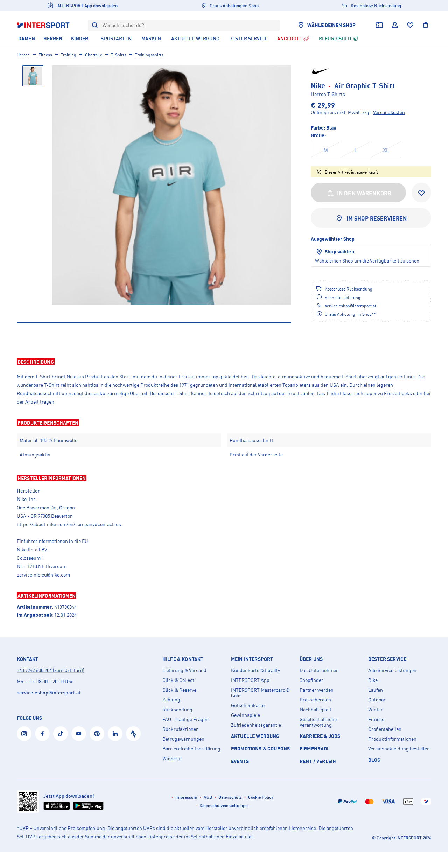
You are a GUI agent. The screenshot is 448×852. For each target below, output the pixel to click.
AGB (208, 797)
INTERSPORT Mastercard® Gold (260, 692)
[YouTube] (78, 733)
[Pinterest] (97, 733)
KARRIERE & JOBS (320, 736)
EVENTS (240, 761)
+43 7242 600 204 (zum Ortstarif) (50, 670)
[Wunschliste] (410, 25)
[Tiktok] (60, 733)
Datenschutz (230, 797)
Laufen (375, 690)
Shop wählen (339, 251)
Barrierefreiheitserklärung (191, 749)
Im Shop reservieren (376, 218)
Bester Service (387, 659)
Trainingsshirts (149, 54)
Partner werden (317, 690)
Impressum (186, 797)
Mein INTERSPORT (252, 659)
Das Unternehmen (319, 670)
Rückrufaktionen (180, 729)
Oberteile (93, 54)
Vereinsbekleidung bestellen (399, 749)
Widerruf (172, 758)
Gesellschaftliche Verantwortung (318, 722)
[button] (224, 361)
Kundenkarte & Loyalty (255, 670)
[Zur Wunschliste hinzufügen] (421, 192)
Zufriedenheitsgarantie (256, 725)
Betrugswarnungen (183, 739)
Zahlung (171, 700)
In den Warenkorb (364, 193)
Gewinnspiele (245, 715)
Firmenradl (315, 749)
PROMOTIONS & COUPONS (260, 749)
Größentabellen (384, 729)
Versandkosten (389, 112)
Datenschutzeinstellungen (224, 805)
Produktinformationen (392, 739)
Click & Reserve (179, 690)
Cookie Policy (260, 797)
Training (68, 54)
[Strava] (133, 733)
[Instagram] (24, 733)
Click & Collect (178, 680)
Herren (23, 54)
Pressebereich (315, 700)
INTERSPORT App (250, 680)
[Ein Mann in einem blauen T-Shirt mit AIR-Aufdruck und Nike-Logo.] (171, 185)
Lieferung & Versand (184, 670)
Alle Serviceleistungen (392, 670)
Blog (374, 760)
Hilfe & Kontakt (182, 659)
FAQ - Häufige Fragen (185, 719)
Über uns (311, 659)
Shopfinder (311, 680)
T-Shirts (118, 54)
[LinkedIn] (115, 733)
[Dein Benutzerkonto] (395, 25)
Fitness (45, 54)
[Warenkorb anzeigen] (425, 25)
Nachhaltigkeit (315, 709)
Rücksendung (177, 709)
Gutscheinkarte (248, 705)
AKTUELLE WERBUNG (255, 736)
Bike (373, 680)
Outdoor (377, 700)
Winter (375, 709)
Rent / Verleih (318, 761)
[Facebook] (42, 733)
